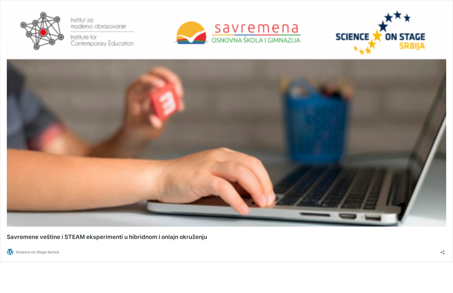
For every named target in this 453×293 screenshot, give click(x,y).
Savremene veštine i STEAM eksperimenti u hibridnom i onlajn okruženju (107, 236)
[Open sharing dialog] (442, 251)
